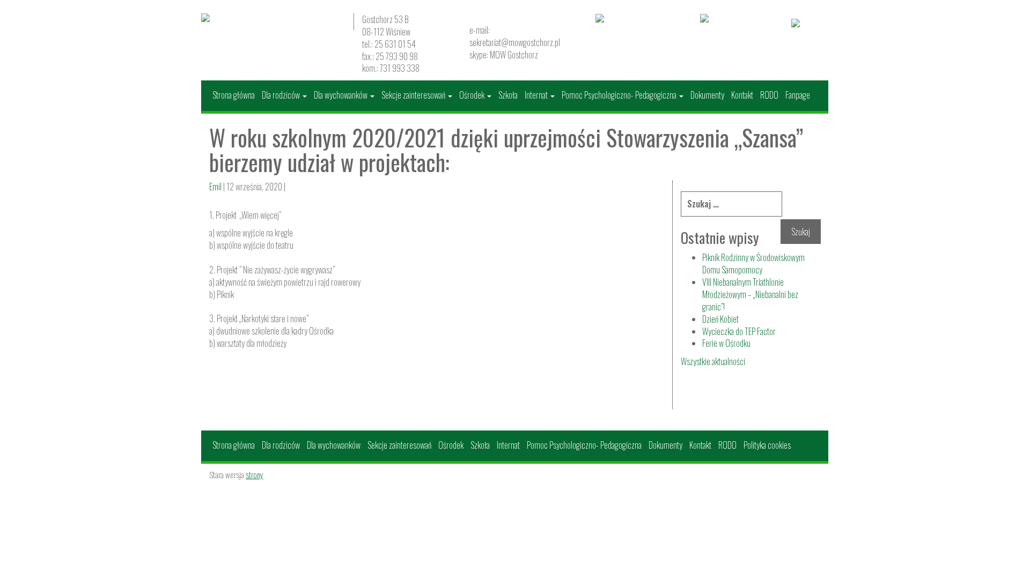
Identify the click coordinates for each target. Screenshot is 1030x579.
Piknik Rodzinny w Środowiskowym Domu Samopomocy (753, 263)
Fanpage (797, 94)
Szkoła (508, 94)
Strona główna (233, 94)
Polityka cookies (767, 445)
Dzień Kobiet (720, 319)
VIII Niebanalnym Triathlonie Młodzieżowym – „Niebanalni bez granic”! (750, 294)
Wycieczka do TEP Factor (739, 331)
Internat (537, 94)
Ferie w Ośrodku (726, 343)
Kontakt (742, 94)
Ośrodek (472, 94)
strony (254, 474)
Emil (215, 186)
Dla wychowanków (341, 94)
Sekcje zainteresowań (414, 94)
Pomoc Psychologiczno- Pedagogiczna (620, 94)
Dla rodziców (281, 94)
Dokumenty (707, 94)
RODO (769, 94)
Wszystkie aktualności (713, 361)
